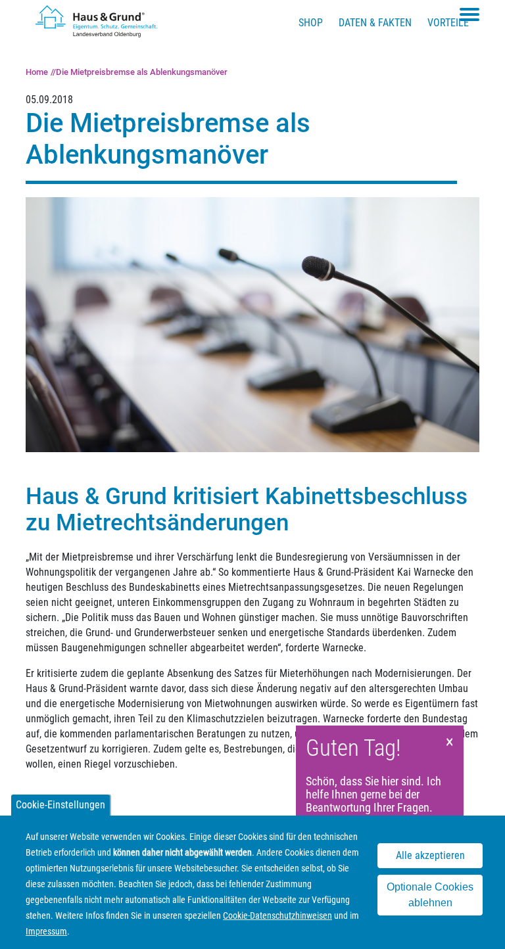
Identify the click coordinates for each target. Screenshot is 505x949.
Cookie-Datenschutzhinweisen (277, 915)
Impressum (46, 931)
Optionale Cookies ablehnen (430, 894)
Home (37, 72)
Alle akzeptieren (430, 855)
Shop (311, 22)
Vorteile (448, 22)
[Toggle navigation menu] (469, 14)
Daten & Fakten (375, 22)
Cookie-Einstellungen (60, 805)
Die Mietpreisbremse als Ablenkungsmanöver (142, 72)
